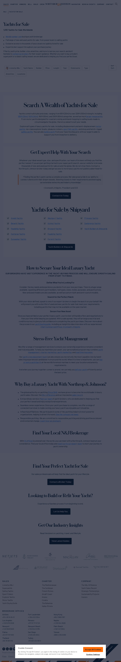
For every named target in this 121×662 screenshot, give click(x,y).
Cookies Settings (93, 654)
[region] (60, 651)
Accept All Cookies (93, 649)
